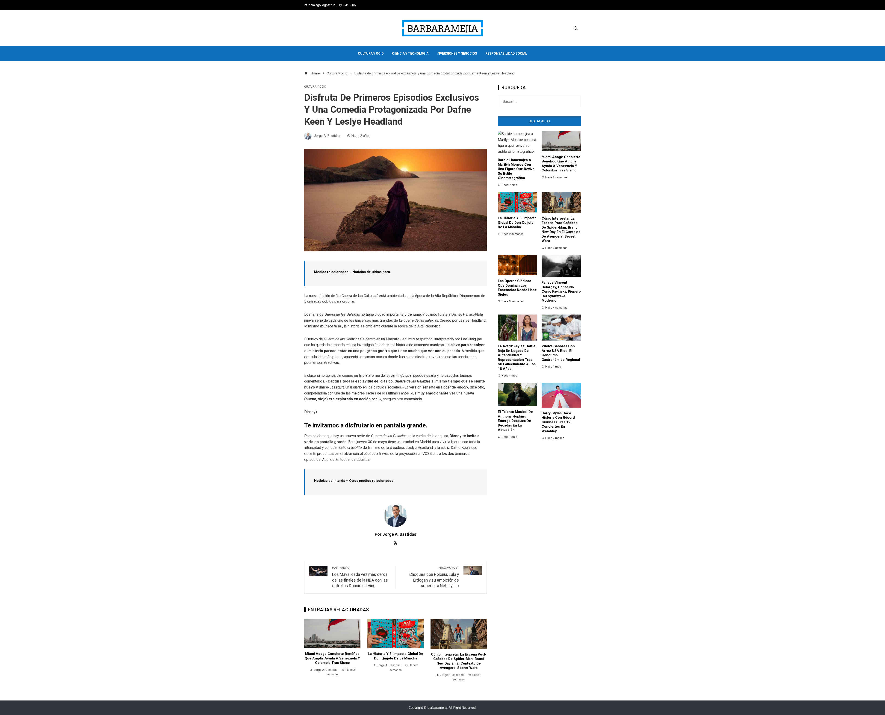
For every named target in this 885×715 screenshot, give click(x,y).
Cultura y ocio (315, 86)
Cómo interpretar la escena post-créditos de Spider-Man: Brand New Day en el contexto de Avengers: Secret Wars (459, 661)
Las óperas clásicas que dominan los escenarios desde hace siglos (517, 288)
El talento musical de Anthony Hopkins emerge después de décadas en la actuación (515, 421)
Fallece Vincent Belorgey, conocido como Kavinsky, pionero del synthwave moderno (561, 291)
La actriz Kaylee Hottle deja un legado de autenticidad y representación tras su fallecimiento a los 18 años (517, 357)
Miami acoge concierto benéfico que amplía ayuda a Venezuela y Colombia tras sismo (332, 658)
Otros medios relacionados (371, 481)
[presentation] (308, 650)
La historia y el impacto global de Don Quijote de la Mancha (395, 656)
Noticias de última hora (371, 272)
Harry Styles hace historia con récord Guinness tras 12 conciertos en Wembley (558, 422)
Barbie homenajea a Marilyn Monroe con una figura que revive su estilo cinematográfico (516, 169)
